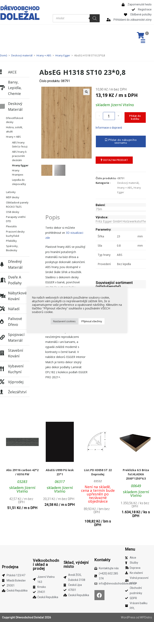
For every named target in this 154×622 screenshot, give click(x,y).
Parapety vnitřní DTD (15, 219)
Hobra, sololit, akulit (14, 129)
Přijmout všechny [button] (91, 321)
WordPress (128, 617)
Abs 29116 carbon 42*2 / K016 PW (22, 472)
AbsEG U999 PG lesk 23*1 (60, 472)
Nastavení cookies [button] (64, 321)
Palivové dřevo (15, 321)
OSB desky (12, 212)
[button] (86, 92)
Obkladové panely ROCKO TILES (17, 204)
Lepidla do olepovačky (19, 182)
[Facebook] (99, 595)
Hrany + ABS (43, 55)
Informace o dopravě (109, 127)
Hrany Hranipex (17, 172)
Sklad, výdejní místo (76, 564)
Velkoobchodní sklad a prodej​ (46, 564)
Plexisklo (11, 226)
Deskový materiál (21, 55)
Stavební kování (15, 353)
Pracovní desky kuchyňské (15, 234)
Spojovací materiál (16, 337)
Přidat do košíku (135, 117)
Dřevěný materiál (15, 264)
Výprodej (15, 381)
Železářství (17, 391)
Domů (3, 55)
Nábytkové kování (17, 296)
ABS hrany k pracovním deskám (19, 156)
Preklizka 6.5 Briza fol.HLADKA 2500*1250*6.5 (136, 474)
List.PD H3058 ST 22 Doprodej (98, 472)
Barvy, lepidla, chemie (15, 88)
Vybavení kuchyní (15, 369)
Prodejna (10, 566)
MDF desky (12, 197)
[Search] (95, 18)
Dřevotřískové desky (14, 120)
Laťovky (11, 192)
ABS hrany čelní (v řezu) (19, 144)
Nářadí (13, 308)
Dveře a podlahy (15, 280)
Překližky (11, 241)
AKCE (12, 72)
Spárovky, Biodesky (12, 248)
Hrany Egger (62, 55)
